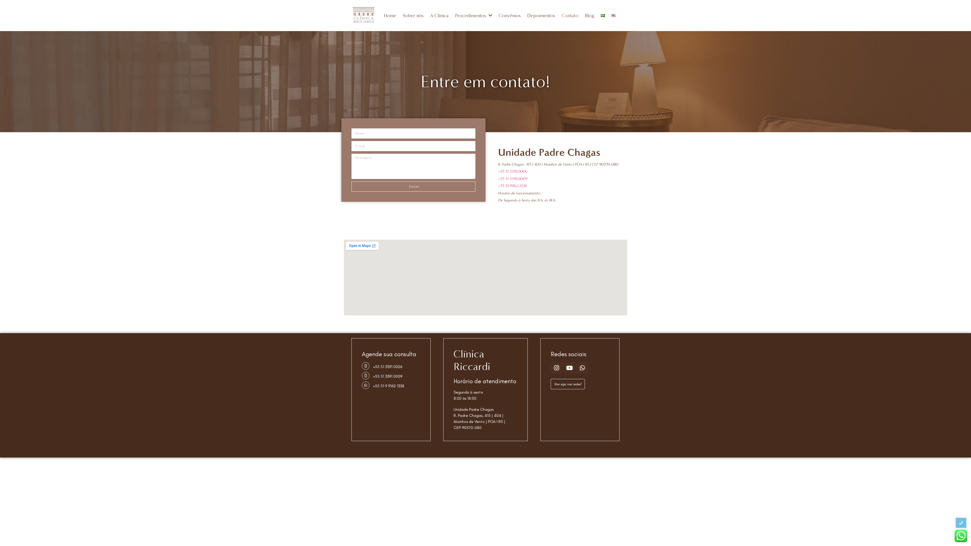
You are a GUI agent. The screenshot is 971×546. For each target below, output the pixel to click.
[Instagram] (556, 368)
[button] (568, 384)
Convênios (510, 15)
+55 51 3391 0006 (387, 366)
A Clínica (439, 15)
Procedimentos (470, 15)
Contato (570, 15)
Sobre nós (413, 15)
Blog (589, 15)
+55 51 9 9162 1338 (388, 385)
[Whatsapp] (582, 368)
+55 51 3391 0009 (387, 376)
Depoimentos (541, 15)
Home (390, 15)
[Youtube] (569, 368)
